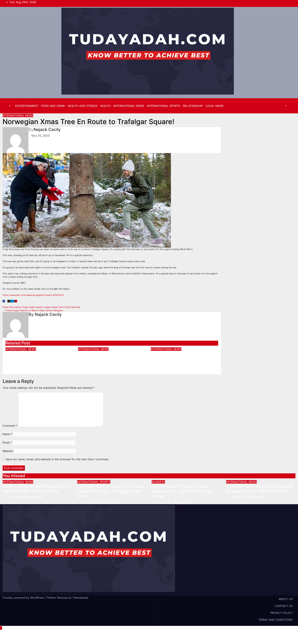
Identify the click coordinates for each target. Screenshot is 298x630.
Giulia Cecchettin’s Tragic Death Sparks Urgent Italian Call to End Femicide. (42, 307)
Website (8, 451)
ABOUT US (286, 599)
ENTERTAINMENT (26, 106)
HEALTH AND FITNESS (82, 106)
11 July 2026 (14, 497)
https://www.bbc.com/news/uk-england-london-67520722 (33, 295)
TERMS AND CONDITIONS (275, 619)
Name (7, 434)
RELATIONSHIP (193, 106)
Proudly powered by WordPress (24, 597)
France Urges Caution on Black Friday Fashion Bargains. (34, 310)
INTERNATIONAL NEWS (128, 106)
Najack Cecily (47, 129)
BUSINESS (158, 482)
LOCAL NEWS (214, 106)
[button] (7, 106)
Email (7, 442)
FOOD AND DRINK (53, 106)
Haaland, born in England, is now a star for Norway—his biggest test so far (110, 491)
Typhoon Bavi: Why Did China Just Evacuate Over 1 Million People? (111, 356)
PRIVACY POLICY (281, 612)
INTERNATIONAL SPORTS (163, 106)
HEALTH (105, 106)
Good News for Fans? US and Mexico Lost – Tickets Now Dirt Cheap (182, 491)
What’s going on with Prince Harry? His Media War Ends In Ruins (34, 358)
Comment (10, 425)
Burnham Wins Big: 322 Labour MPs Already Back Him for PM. (181, 356)
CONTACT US (284, 606)
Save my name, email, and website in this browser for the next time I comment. (57, 459)
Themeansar (80, 597)
